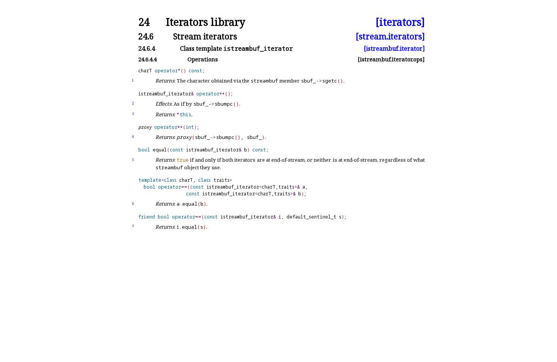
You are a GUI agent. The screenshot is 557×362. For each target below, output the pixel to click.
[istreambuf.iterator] (394, 48)
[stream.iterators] (390, 36)
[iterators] (400, 22)
